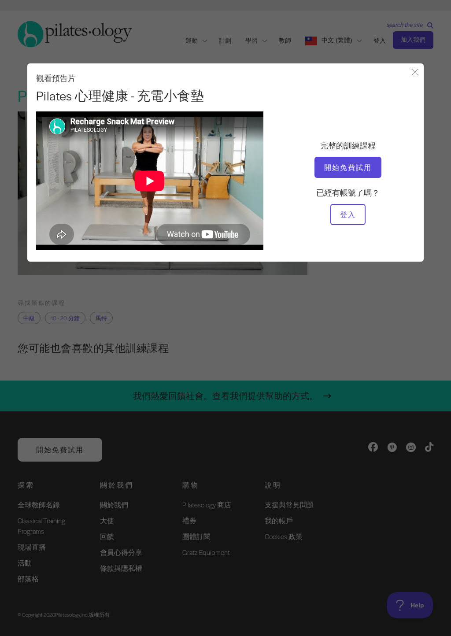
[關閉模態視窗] (414, 73)
